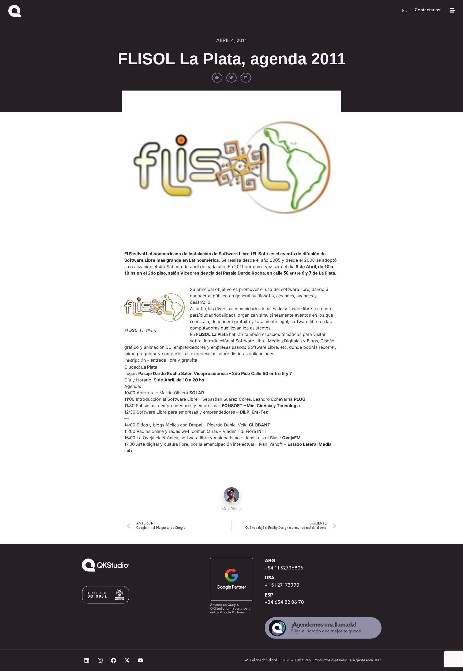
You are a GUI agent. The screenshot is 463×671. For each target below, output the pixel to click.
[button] (217, 78)
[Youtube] (140, 660)
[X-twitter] (127, 660)
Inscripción (135, 360)
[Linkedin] (86, 660)
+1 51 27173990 (282, 585)
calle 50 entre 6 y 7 (292, 273)
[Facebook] (113, 660)
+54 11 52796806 (284, 568)
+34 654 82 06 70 (284, 602)
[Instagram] (100, 660)
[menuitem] (404, 11)
